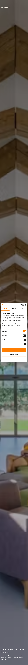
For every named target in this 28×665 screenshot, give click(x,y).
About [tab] (22, 308)
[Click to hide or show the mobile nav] (26, 7)
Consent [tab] (5, 308)
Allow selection (14, 354)
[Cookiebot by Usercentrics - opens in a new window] (20, 305)
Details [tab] (14, 308)
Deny (14, 359)
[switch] (24, 335)
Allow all (14, 350)
